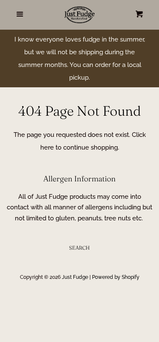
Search (79, 248)
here (47, 147)
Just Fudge (75, 277)
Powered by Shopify (115, 277)
